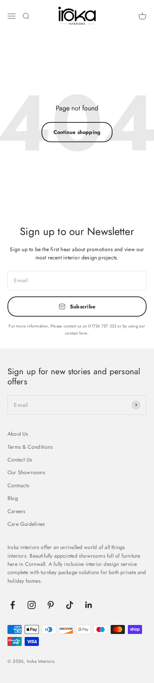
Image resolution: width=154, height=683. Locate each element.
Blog (12, 498)
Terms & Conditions (30, 447)
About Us (17, 433)
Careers (16, 511)
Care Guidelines (26, 524)
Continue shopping (77, 132)
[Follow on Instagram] (32, 605)
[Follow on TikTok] (70, 605)
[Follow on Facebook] (12, 605)
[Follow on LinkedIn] (89, 605)
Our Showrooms (26, 472)
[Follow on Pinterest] (51, 605)
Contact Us (19, 459)
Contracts (18, 485)
